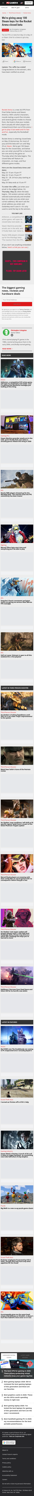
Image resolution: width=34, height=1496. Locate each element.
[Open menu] (3, 3)
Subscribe (29, 3)
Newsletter (28, 61)
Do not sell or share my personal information (16, 1484)
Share (6, 61)
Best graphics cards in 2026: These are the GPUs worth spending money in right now (18, 1397)
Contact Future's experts (10, 1454)
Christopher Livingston (19, 29)
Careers (4, 1479)
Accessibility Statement (9, 1475)
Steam (9, 146)
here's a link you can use (17, 247)
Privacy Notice (27, 311)
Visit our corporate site (16, 1436)
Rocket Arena (27, 13)
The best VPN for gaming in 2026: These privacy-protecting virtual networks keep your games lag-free (18, 1373)
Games (4, 13)
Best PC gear (16, 7)
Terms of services (24, 309)
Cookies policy (6, 1467)
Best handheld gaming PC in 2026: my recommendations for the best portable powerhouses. (18, 1421)
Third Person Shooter (15, 13)
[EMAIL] (12, 335)
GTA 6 (27, 7)
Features (5, 30)
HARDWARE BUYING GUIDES (9, 1356)
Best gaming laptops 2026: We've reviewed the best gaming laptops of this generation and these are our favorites (17, 1385)
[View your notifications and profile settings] (17, 3)
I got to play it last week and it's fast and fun (17, 129)
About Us (5, 1450)
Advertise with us (7, 1471)
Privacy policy (6, 1463)
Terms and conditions (9, 1458)
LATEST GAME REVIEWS (25, 1356)
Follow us (18, 61)
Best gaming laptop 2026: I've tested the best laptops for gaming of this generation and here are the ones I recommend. (18, 1409)
